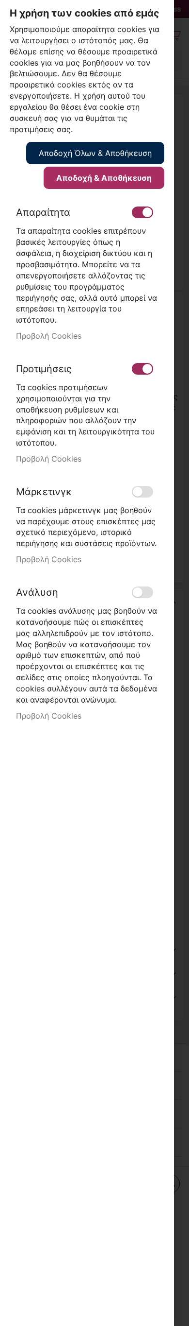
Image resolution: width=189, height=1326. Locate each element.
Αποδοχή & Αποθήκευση (104, 178)
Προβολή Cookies (48, 336)
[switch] (142, 212)
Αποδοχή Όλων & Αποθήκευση (95, 153)
